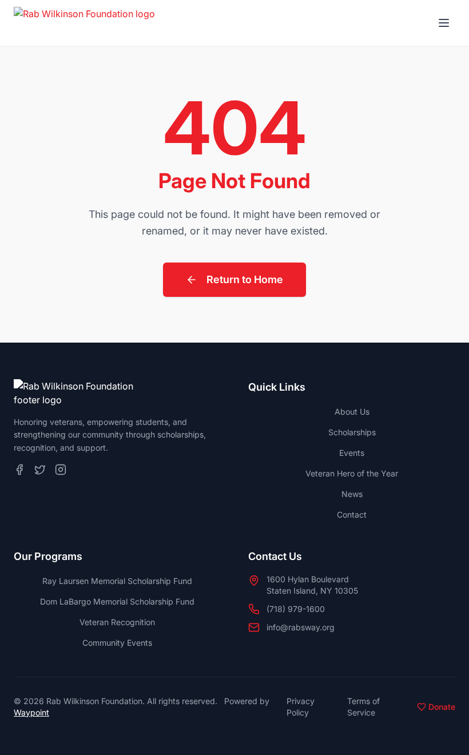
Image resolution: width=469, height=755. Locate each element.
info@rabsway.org (301, 627)
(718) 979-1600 (296, 609)
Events (351, 453)
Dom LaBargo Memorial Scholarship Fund (117, 601)
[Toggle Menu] (443, 22)
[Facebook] (19, 469)
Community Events (117, 642)
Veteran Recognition (117, 622)
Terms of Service (363, 706)
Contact (352, 514)
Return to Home (244, 279)
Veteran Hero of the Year (351, 473)
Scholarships (352, 432)
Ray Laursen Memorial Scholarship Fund (117, 581)
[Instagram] (60, 469)
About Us (352, 411)
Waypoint (31, 712)
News (352, 494)
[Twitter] (40, 469)
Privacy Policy (301, 706)
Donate (441, 707)
